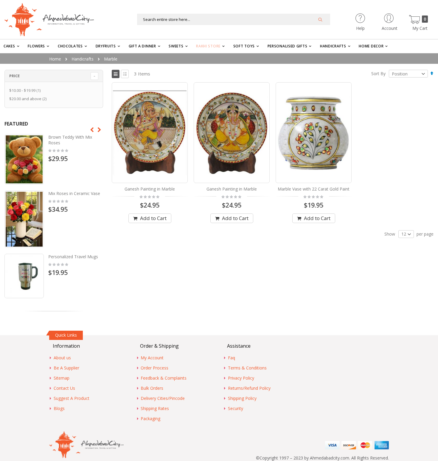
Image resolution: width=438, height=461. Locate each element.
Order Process (154, 368)
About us (62, 358)
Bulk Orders (152, 388)
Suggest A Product (71, 398)
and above (28, 98)
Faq (231, 358)
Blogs (59, 408)
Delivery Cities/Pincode (163, 398)
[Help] (370, 16)
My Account (152, 358)
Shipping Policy (242, 398)
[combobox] (233, 19)
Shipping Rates (155, 408)
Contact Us (64, 388)
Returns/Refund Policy (249, 388)
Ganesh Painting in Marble (150, 189)
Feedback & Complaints (164, 378)
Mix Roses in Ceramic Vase (74, 193)
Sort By (378, 74)
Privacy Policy (241, 378)
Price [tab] (14, 75)
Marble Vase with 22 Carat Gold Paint (314, 189)
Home (55, 59)
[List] (125, 74)
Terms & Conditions (247, 368)
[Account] (400, 16)
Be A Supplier (66, 368)
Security (235, 408)
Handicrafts (83, 59)
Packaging (150, 418)
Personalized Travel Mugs (73, 256)
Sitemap (61, 378)
